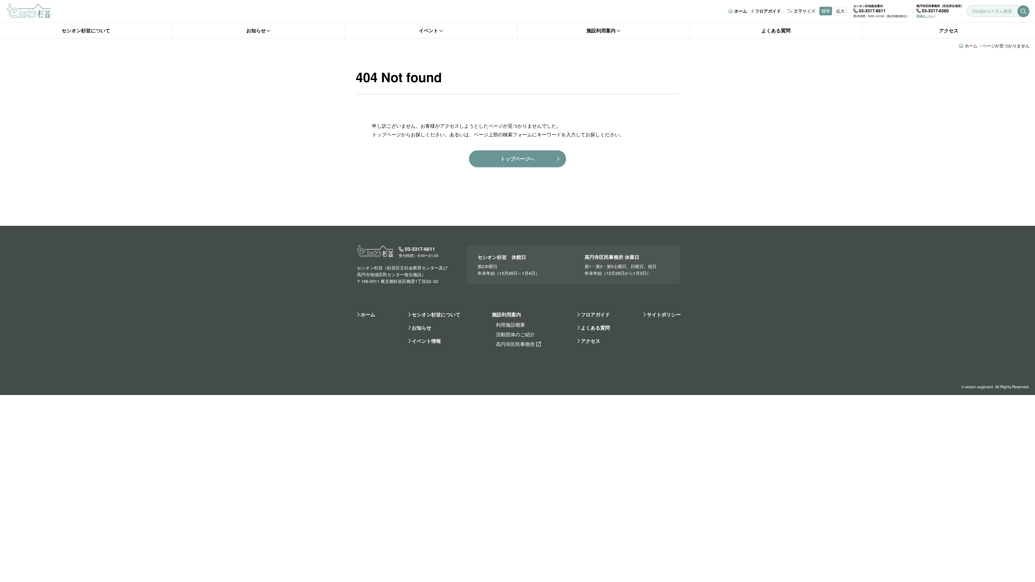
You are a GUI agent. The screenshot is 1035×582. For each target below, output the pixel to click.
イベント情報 (426, 340)
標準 (826, 11)
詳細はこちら (925, 16)
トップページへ (517, 158)
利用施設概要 (510, 324)
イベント (428, 30)
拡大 (840, 11)
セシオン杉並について (86, 30)
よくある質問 (776, 30)
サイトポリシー (664, 314)
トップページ (386, 134)
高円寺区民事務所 (515, 343)
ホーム (740, 11)
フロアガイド (768, 11)
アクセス (948, 30)
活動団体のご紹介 (515, 334)
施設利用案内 (601, 30)
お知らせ (256, 30)
